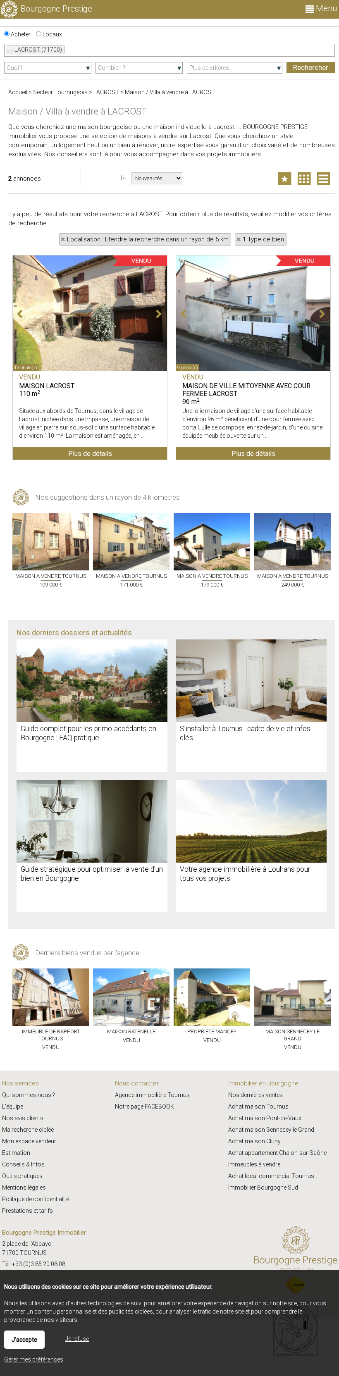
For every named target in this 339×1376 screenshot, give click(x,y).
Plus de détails (90, 454)
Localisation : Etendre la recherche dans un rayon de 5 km (148, 239)
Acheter (20, 34)
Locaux (51, 34)
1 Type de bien (263, 239)
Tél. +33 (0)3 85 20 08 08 (33, 1264)
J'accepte (24, 1339)
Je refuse (77, 1338)
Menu (325, 8)
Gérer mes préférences (33, 1359)
